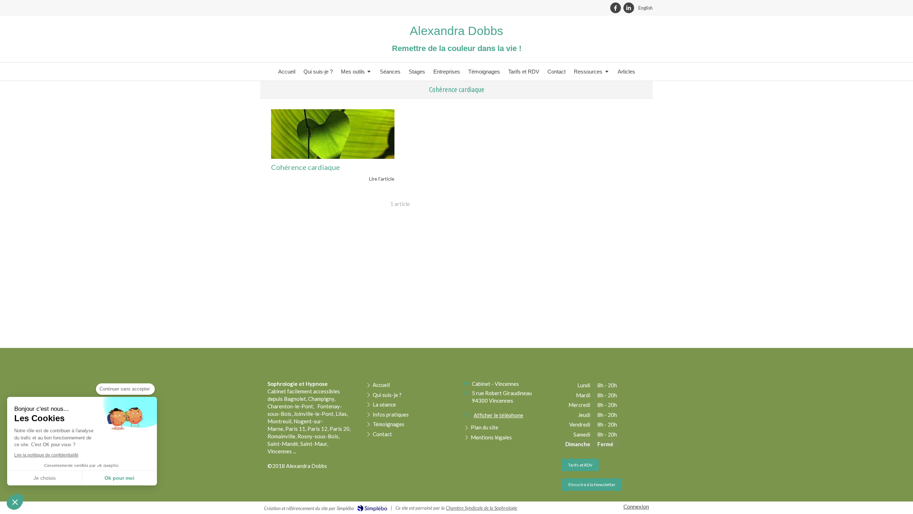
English (645, 8)
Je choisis (45, 478)
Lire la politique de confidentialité (46, 455)
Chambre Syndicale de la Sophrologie (481, 508)
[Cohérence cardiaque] (332, 133)
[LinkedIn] (628, 7)
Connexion (636, 506)
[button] (15, 501)
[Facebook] (615, 7)
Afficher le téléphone (498, 415)
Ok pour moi (119, 478)
